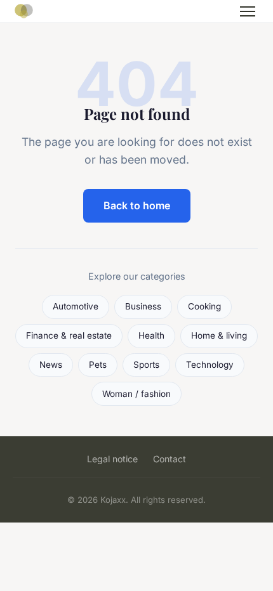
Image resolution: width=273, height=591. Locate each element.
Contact (169, 458)
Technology (210, 365)
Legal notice (112, 458)
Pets (98, 365)
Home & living (219, 335)
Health (151, 335)
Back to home (136, 205)
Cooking (204, 306)
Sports (146, 365)
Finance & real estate (69, 335)
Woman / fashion (136, 394)
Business (143, 306)
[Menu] (247, 11)
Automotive (75, 306)
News (50, 365)
